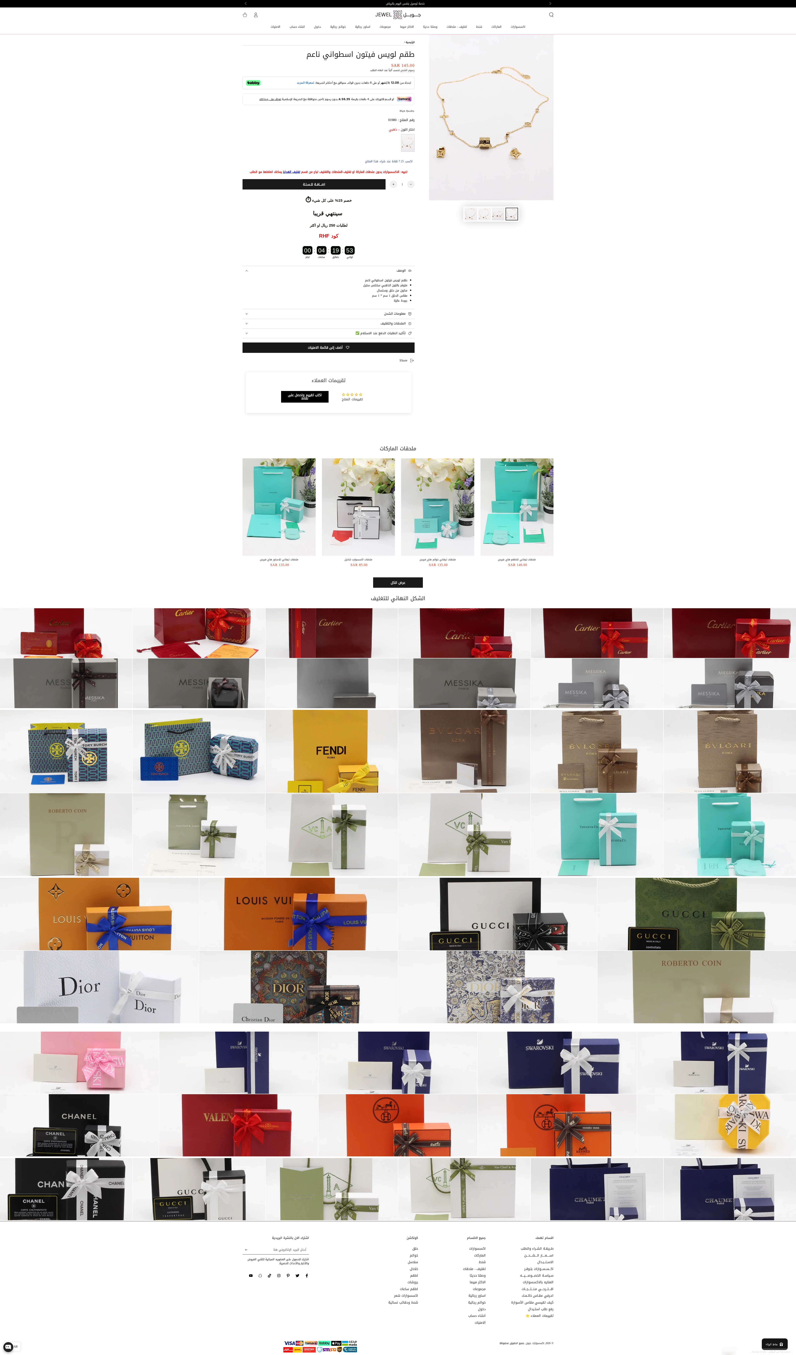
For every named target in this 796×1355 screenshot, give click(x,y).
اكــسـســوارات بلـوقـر (538, 1269)
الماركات (480, 1255)
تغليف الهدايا (291, 172)
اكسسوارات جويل (535, 1343)
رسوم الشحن (407, 70)
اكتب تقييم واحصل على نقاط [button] (305, 397)
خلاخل (414, 1269)
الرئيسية (410, 42)
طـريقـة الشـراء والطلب (537, 1248)
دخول (482, 1309)
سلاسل (413, 1262)
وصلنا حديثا (478, 1275)
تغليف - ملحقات (474, 1269)
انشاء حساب (477, 1316)
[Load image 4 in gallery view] (471, 214)
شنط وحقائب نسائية (403, 1302)
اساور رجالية (477, 1295)
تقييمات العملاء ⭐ (539, 1316)
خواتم (414, 1255)
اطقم (414, 1275)
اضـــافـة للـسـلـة (314, 184)
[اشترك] (245, 1249)
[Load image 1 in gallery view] (512, 214)
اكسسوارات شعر (406, 1295)
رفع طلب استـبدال (540, 1309)
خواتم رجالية (477, 1302)
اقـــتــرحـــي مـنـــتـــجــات (537, 1289)
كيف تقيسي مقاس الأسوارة (532, 1302)
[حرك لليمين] (246, 3)
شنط (482, 1262)
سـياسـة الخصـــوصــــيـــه (536, 1275)
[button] (551, 14)
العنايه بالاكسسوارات (538, 1282)
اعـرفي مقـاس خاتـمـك (537, 1295)
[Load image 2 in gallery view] (498, 214)
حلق (415, 1248)
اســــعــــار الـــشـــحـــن (538, 1255)
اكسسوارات (477, 1248)
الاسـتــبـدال (545, 1262)
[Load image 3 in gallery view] (484, 214)
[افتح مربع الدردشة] (8, 1347)
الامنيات (480, 1322)
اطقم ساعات (409, 1289)
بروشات (413, 1282)
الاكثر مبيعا (478, 1282)
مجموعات (479, 1289)
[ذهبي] (408, 143)
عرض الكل (398, 582)
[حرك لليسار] (549, 3)
